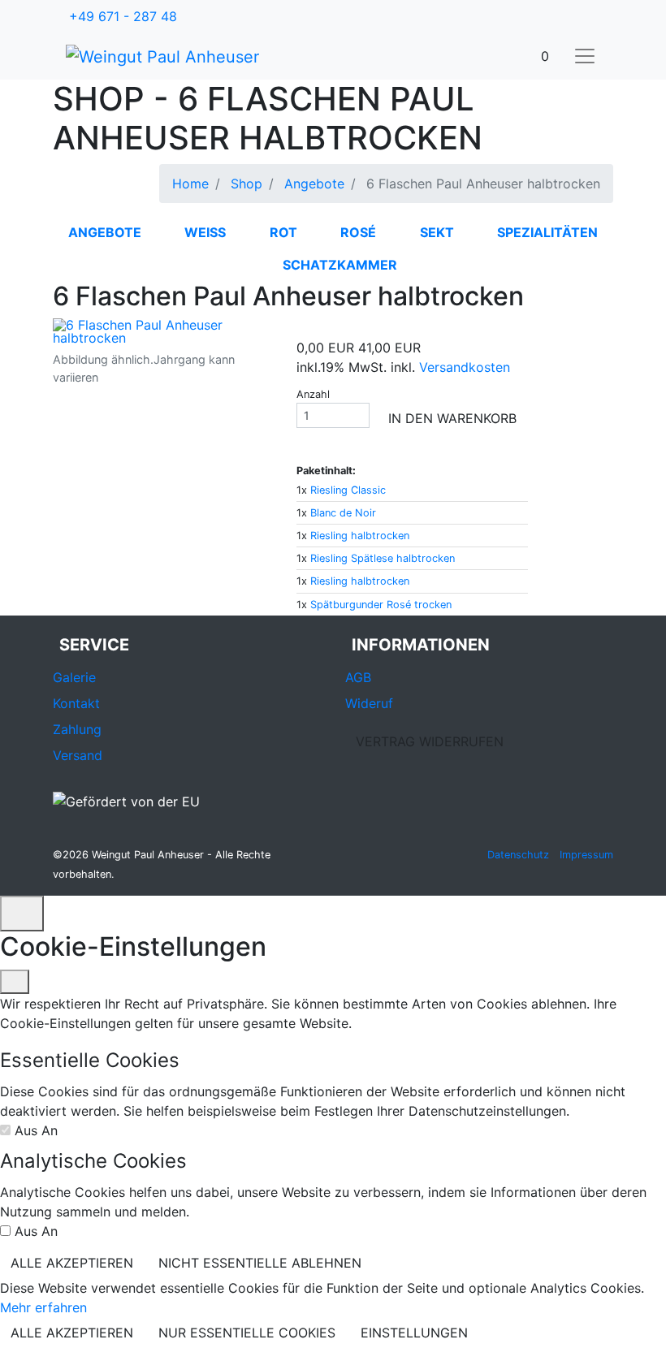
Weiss (205, 232)
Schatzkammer (340, 265)
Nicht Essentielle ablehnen (259, 1263)
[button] (545, 56)
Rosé (358, 232)
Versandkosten (464, 367)
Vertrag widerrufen (430, 741)
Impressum (586, 855)
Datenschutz (518, 855)
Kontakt (76, 703)
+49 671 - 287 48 (123, 16)
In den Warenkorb (452, 418)
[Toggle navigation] (584, 56)
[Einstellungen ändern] (22, 913)
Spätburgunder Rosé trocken (381, 604)
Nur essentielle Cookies (246, 1332)
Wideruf (369, 703)
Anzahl (313, 394)
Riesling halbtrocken (359, 535)
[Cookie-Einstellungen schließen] (14, 982)
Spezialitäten (547, 232)
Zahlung (77, 729)
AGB (358, 677)
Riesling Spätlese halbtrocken (382, 558)
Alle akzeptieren (72, 1263)
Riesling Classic (348, 490)
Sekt (437, 232)
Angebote (104, 232)
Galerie (74, 677)
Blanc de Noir (343, 513)
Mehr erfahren (43, 1307)
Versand (77, 755)
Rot (283, 232)
